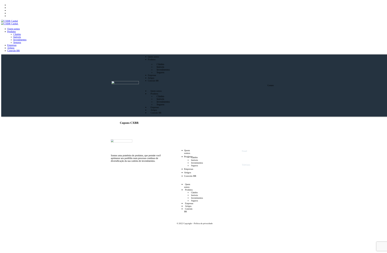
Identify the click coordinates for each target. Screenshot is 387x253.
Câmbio (160, 64)
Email (244, 151)
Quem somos (153, 57)
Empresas (152, 75)
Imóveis (160, 67)
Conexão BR (153, 81)
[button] (196, 85)
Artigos (151, 78)
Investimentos (163, 69)
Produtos (151, 59)
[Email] (235, 151)
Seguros (160, 72)
